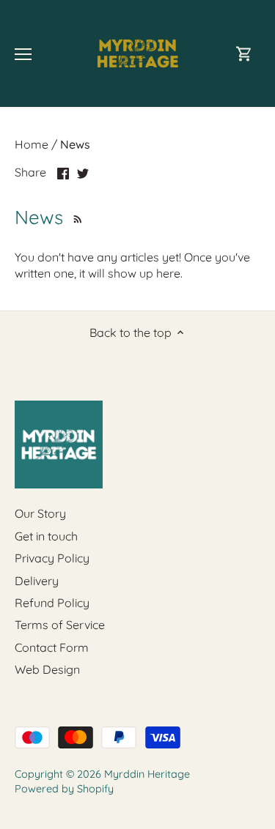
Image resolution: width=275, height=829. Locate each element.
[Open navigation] (23, 54)
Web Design (47, 669)
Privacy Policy (52, 558)
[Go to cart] (244, 54)
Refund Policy (52, 602)
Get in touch (46, 536)
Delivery (37, 580)
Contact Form (52, 647)
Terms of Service (60, 624)
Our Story (40, 513)
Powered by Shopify (64, 788)
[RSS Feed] (76, 217)
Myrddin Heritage (147, 774)
